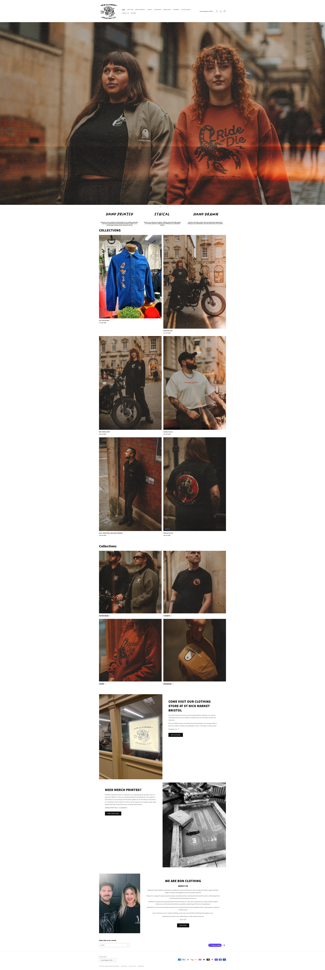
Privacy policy (124, 966)
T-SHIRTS (166, 616)
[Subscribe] (127, 945)
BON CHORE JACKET (104, 432)
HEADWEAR (167, 684)
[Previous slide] (157, 207)
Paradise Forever (168, 432)
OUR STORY (183, 925)
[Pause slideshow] (168, 207)
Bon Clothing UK (106, 966)
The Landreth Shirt (104, 320)
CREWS (101, 684)
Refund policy (141, 966)
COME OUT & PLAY (168, 533)
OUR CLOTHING (175, 735)
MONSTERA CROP (168, 330)
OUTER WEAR (104, 616)
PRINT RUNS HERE (113, 813)
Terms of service (132, 966)
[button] (217, 11)
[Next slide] (164, 207)
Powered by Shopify (114, 966)
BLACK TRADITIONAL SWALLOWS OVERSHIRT (111, 533)
